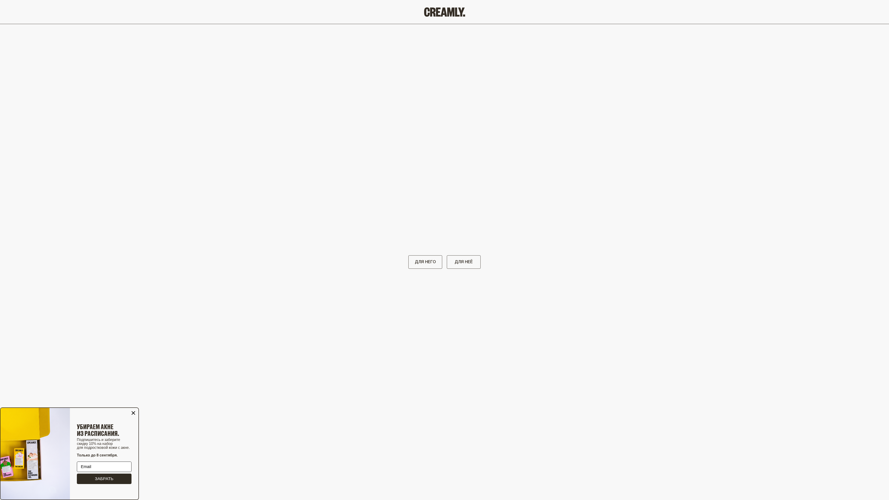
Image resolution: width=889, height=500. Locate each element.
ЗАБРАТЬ (104, 478)
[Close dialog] (133, 413)
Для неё (464, 262)
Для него (425, 262)
